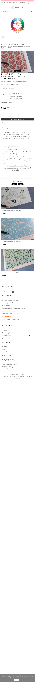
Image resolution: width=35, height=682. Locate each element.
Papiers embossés (12, 46)
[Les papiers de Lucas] (17, 25)
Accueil (3, 44)
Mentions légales (6, 333)
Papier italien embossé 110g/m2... (12, 210)
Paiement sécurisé (6, 335)
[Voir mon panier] (12, 7)
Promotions (5, 346)
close (16, 680)
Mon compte (4, 2)
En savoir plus (6, 128)
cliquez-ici (22, 678)
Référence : (4, 102)
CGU (3, 338)
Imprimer (5, 123)
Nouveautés (5, 352)
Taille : (3, 94)
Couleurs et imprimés (12, 44)
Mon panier (21, 2)
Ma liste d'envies (13, 2)
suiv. (20, 184)
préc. (14, 184)
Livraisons (4, 330)
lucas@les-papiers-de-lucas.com (10, 368)
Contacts (4, 349)
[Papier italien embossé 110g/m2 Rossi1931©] (17, 198)
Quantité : (4, 115)
